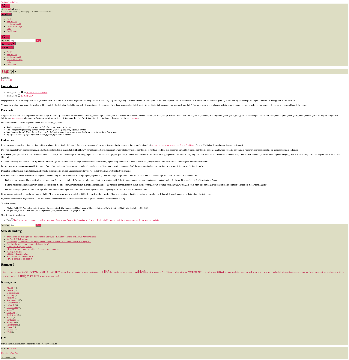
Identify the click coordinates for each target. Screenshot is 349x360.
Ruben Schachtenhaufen (36, 92)
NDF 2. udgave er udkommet (19, 259)
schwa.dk (12, 348)
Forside (10, 19)
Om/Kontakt (12, 31)
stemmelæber (327, 272)
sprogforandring (253, 272)
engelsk (51, 272)
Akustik (10, 288)
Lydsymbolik (6, 80)
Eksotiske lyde (13, 293)
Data (9, 29)
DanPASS (34, 271)
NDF (164, 271)
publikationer (180, 272)
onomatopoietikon (117, 220)
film (57, 271)
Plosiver (170, 272)
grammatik (98, 272)
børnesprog (16, 272)
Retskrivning (12, 315)
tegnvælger (5, 276)
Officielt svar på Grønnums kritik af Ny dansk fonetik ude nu (33, 249)
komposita (114, 272)
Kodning (10, 298)
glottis (91, 272)
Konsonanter (12, 300)
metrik (148, 272)
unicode (17, 276)
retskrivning (207, 272)
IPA (107, 271)
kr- (87, 220)
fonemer (64, 272)
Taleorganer (12, 325)
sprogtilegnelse (290, 272)
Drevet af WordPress (10, 353)
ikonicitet (81, 220)
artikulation (5, 272)
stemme (318, 272)
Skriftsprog (11, 320)
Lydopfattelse (12, 303)
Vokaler (43, 276)
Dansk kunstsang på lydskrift (19, 246)
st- (150, 220)
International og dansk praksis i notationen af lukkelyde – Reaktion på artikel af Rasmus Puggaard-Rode (51, 237)
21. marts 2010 (27, 96)
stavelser (301, 272)
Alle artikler (12, 21)
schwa (221, 271)
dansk (44, 272)
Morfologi (11, 312)
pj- (143, 220)
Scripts (9, 317)
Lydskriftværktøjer (14, 26)
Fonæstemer (9, 86)
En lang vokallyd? (14, 251)
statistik (155, 220)
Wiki (9, 332)
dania (25, 271)
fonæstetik (71, 220)
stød (334, 272)
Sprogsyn (11, 322)
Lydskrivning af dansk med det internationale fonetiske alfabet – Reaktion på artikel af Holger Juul (49, 241)
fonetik (70, 272)
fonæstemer (61, 220)
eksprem (134, 118)
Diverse (10, 290)
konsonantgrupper (126, 272)
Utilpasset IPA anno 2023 (17, 254)
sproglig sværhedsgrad (273, 272)
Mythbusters (156, 272)
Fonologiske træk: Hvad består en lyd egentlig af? (28, 244)
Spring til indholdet (9, 2)
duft (26, 220)
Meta (9, 310)
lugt (94, 220)
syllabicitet (341, 272)
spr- (146, 220)
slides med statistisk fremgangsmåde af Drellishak (173, 145)
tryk (11, 276)
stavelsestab (310, 272)
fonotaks (78, 272)
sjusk (242, 272)
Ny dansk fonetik (14, 24)
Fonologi (10, 295)
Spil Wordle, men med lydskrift (20, 256)
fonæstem (51, 220)
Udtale (9, 327)
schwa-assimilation (232, 272)
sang (214, 272)
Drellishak (18, 220)
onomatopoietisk (133, 220)
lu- (90, 220)
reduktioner (194, 271)
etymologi (41, 220)
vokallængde (51, 276)
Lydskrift (140, 271)
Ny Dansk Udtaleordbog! (17, 239)
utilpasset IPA (29, 276)
